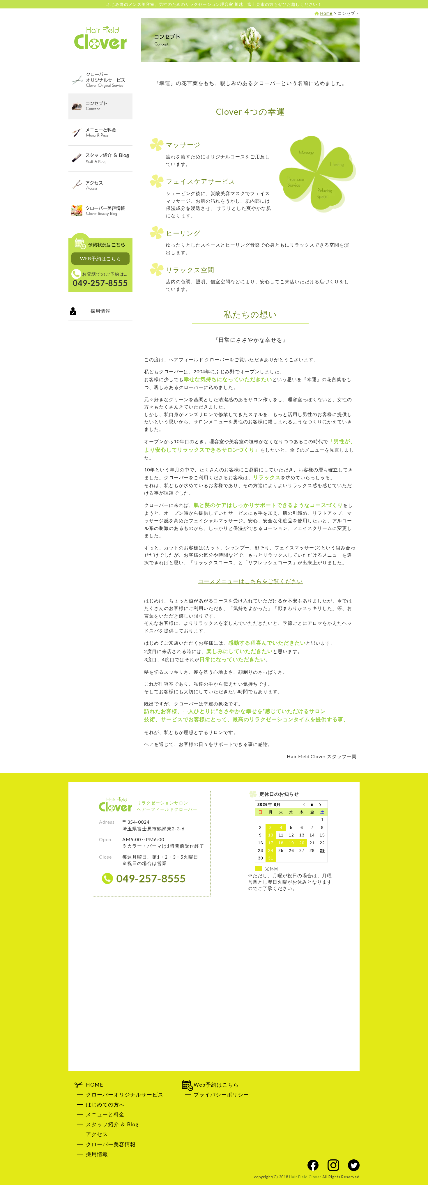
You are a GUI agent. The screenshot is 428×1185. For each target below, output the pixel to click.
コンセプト (100, 106)
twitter (354, 1165)
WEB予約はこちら (100, 258)
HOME (94, 1085)
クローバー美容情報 (100, 211)
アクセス (100, 185)
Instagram (333, 1165)
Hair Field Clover (100, 37)
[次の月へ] (322, 804)
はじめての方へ (105, 1104)
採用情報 (100, 311)
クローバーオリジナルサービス (100, 80)
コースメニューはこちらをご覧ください (250, 581)
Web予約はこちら (216, 1085)
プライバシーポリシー (221, 1095)
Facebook (313, 1165)
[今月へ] (312, 804)
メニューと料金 (100, 132)
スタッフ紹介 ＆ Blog (100, 158)
